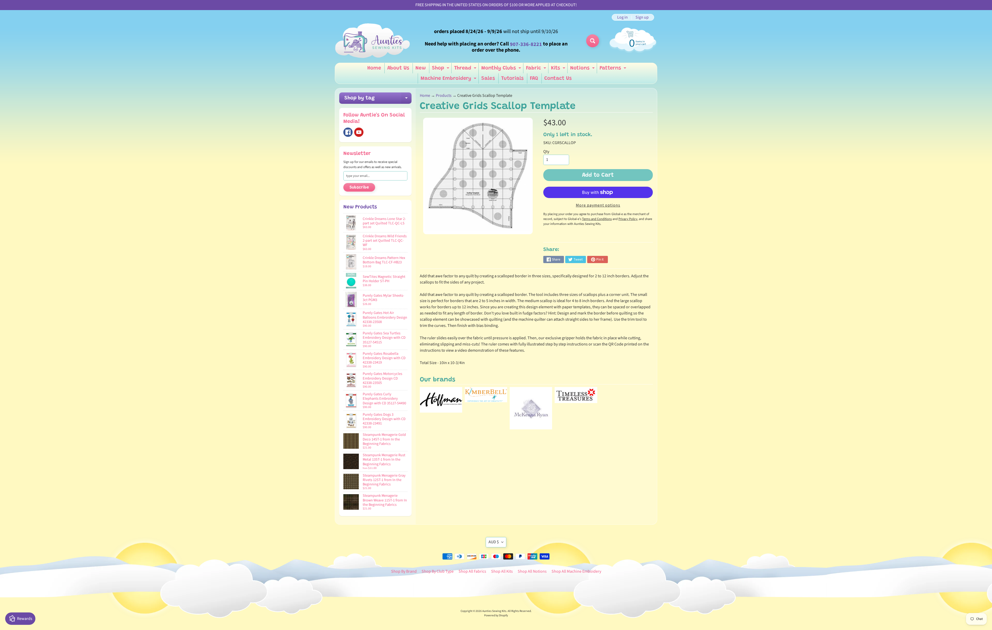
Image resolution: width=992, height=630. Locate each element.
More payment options (598, 205)
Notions (583, 69)
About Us (398, 68)
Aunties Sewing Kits (494, 611)
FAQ (534, 78)
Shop (441, 69)
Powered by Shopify (496, 615)
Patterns (613, 69)
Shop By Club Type (438, 571)
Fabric (536, 69)
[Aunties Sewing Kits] (373, 41)
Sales (488, 78)
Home (374, 68)
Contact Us (558, 78)
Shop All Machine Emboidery (576, 571)
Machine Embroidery (449, 80)
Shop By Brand (404, 571)
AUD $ (494, 542)
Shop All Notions (532, 571)
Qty (546, 151)
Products (444, 95)
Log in (622, 17)
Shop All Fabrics (472, 571)
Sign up (642, 17)
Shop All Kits (502, 571)
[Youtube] (358, 132)
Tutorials (512, 78)
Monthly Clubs (501, 69)
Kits (559, 69)
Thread (466, 69)
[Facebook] (348, 132)
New (420, 68)
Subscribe (359, 187)
